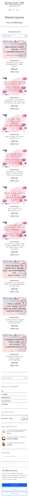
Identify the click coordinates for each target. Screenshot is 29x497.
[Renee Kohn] (14, 4)
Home (8, 22)
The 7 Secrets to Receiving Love (14, 209)
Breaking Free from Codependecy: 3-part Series (14, 64)
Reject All (14, 493)
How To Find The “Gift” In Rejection (14, 137)
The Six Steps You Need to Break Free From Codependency (14, 321)
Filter (23, 418)
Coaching (4, 394)
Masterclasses (14, 60)
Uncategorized (6, 401)
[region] (14, 482)
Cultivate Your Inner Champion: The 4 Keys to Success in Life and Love (14, 101)
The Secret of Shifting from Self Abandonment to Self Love (14, 284)
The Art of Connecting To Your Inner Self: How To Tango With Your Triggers (14, 246)
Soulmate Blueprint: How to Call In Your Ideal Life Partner (14, 173)
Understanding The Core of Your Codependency (14, 358)
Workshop (5, 404)
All (12, 22)
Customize (14, 489)
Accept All (14, 485)
